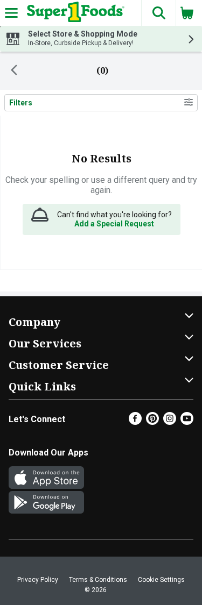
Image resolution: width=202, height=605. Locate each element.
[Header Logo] (73, 13)
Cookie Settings (161, 579)
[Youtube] (186, 422)
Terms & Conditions (98, 579)
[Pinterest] (152, 422)
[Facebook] (135, 422)
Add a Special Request (114, 223)
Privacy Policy (37, 579)
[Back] (14, 71)
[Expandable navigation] (11, 13)
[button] (158, 13)
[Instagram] (169, 422)
